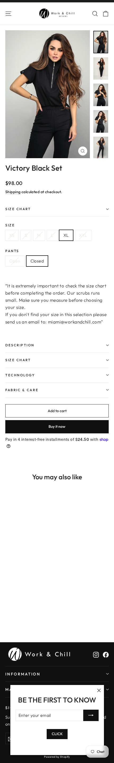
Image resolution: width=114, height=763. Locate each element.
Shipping (12, 191)
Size (10, 225)
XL (66, 235)
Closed (37, 261)
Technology (20, 375)
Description (19, 345)
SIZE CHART (18, 209)
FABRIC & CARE (21, 390)
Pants (12, 251)
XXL (83, 235)
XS (12, 235)
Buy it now (57, 426)
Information (23, 673)
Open (14, 261)
